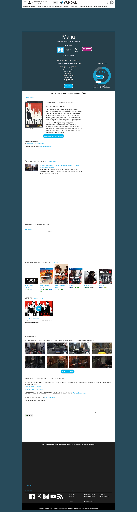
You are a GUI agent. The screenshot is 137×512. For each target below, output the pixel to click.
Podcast (104, 6)
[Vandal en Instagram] (46, 496)
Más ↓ (55, 2)
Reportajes (58, 6)
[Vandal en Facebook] (32, 496)
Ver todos (55, 263)
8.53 (102, 71)
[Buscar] (106, 2)
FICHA (51, 93)
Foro (76, 6)
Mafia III (71, 286)
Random (82, 6)
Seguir (100, 77)
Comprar (87, 49)
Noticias (33, 6)
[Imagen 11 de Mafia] (79, 362)
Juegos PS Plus (38, 3)
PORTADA (26, 6)
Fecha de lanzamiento (65, 64)
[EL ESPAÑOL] (112, 2)
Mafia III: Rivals (88, 286)
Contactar (71, 496)
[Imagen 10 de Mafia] (102, 362)
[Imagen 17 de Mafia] (35, 348)
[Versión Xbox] (76, 50)
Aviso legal (102, 494)
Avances (65, 6)
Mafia (68, 36)
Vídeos (83, 93)
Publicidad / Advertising (90, 494)
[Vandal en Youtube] (53, 496)
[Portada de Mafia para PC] (34, 114)
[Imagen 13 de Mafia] (35, 362)
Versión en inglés (68, 505)
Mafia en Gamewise (89, 501)
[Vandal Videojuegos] (68, 2)
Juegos (51, 6)
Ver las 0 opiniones (79, 393)
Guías (46, 6)
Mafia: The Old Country (29, 286)
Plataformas (97, 6)
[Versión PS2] (68, 50)
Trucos (72, 6)
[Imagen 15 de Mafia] (79, 348)
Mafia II (101, 286)
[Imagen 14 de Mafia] (102, 348)
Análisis (40, 6)
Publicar (29, 415)
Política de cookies (104, 496)
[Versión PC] (60, 50)
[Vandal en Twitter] (39, 496)
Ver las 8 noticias (50, 161)
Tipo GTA (77, 41)
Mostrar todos (67, 371)
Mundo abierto (68, 41)
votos (102, 86)
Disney (45, 1)
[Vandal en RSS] (60, 496)
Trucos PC (68, 86)
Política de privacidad (89, 496)
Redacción (72, 494)
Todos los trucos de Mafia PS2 (34, 389)
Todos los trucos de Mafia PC (33, 387)
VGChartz (71, 501)
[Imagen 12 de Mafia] (57, 362)
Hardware (89, 6)
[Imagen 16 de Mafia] (57, 348)
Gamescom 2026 (38, 1)
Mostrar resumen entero (53, 136)
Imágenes (77, 93)
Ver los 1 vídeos (39, 298)
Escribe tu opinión (46, 146)
